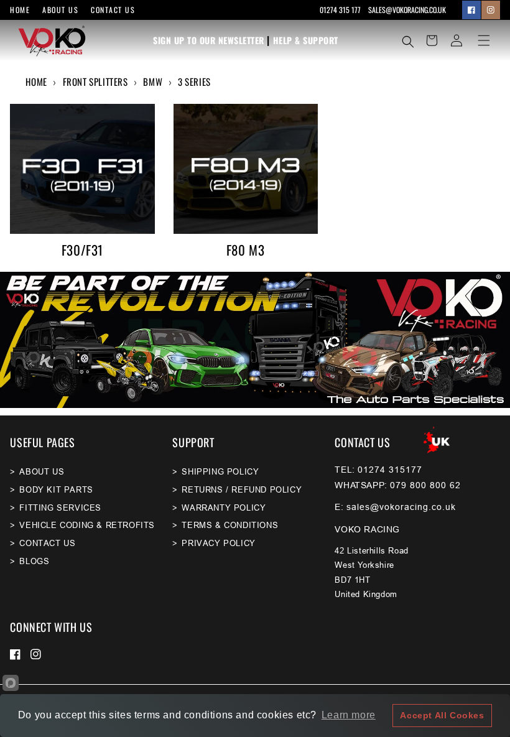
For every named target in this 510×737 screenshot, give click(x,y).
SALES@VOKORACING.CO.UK (407, 9)
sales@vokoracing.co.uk (401, 507)
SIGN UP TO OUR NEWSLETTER (208, 40)
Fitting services (60, 507)
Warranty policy (224, 507)
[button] (408, 41)
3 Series (194, 81)
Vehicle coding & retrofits (87, 525)
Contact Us (113, 9)
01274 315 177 (341, 9)
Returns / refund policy (242, 489)
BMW (152, 81)
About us (60, 9)
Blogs (34, 561)
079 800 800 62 (425, 485)
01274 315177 (390, 470)
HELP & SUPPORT (305, 40)
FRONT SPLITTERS (95, 81)
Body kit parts (56, 489)
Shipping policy (220, 471)
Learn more (349, 715)
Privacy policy (218, 543)
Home (20, 9)
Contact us (47, 543)
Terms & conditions (230, 525)
